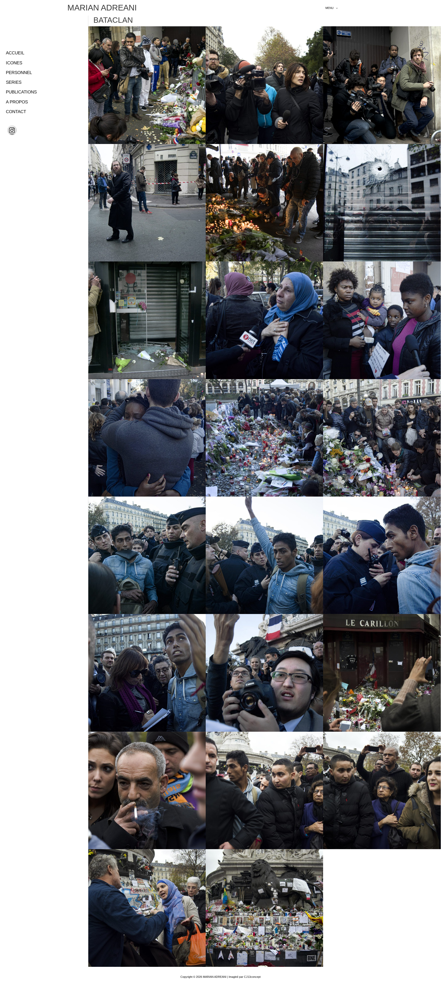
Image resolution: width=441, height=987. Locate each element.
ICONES (14, 63)
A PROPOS (17, 102)
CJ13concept (252, 976)
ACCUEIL (15, 53)
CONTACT (16, 111)
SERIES (13, 82)
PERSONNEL (19, 72)
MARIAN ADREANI (102, 7)
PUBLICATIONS (21, 92)
